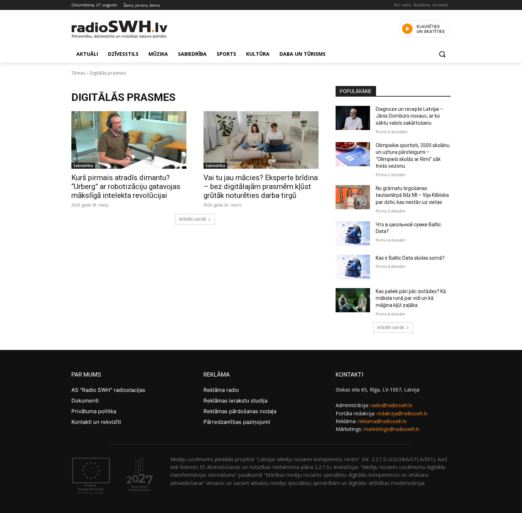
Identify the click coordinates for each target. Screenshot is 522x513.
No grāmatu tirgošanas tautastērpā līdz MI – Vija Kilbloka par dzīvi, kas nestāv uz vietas (412, 195)
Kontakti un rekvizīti (96, 421)
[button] (442, 54)
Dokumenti (85, 400)
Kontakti (440, 4)
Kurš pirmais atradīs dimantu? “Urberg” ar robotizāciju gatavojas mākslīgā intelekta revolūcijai (125, 186)
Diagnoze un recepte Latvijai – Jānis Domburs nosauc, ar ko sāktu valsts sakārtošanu (409, 116)
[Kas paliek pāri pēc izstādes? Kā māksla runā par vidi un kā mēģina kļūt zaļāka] (353, 300)
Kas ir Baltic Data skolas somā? (410, 258)
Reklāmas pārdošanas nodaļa (239, 411)
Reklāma (422, 4)
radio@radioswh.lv (391, 405)
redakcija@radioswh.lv (402, 413)
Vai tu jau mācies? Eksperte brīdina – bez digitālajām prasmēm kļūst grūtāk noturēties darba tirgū (260, 186)
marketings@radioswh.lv (391, 429)
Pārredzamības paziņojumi (236, 421)
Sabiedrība (83, 165)
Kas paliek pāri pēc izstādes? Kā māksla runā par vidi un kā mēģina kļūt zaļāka (411, 298)
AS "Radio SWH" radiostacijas (108, 390)
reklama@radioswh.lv (382, 421)
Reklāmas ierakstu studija (235, 400)
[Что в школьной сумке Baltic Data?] (353, 233)
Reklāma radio (221, 390)
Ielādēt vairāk (192, 219)
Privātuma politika (93, 411)
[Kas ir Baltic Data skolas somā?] (353, 267)
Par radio (402, 4)
